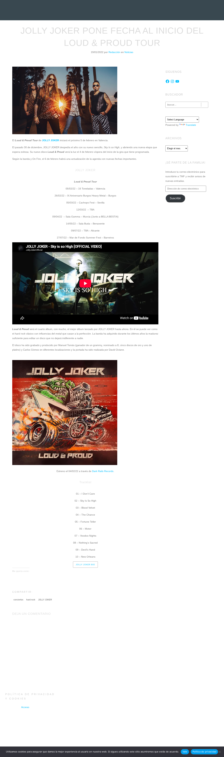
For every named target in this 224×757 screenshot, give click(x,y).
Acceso (25, 707)
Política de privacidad (204, 751)
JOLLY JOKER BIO (85, 565)
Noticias (60, 23)
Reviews (75, 23)
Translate (191, 125)
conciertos (18, 599)
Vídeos (144, 23)
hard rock (30, 599)
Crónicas (111, 23)
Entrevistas (93, 23)
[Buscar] (204, 105)
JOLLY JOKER (45, 599)
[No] (219, 752)
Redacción (114, 52)
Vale (185, 751)
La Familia (175, 23)
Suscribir (175, 198)
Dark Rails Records (102, 471)
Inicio (46, 23)
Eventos (158, 23)
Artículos (129, 23)
